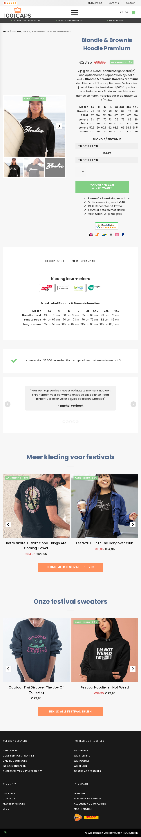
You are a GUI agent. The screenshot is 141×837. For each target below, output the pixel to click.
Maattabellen (83, 808)
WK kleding (81, 750)
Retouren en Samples (87, 798)
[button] (13, 167)
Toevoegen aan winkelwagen (102, 187)
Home (6, 31)
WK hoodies (82, 760)
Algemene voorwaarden (90, 803)
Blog (6, 808)
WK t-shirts (82, 755)
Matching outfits (21, 31)
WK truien (80, 766)
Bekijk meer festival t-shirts (70, 567)
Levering (79, 793)
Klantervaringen (14, 803)
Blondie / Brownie (107, 139)
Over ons (9, 793)
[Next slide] (59, 126)
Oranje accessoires (87, 771)
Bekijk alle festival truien (70, 711)
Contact (9, 798)
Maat (107, 153)
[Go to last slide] (8, 524)
